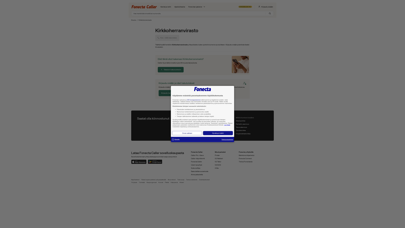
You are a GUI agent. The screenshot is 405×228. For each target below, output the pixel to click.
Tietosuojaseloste (227, 139)
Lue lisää (227, 125)
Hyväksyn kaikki (218, 133)
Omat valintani (187, 133)
